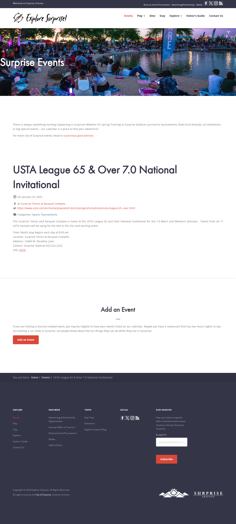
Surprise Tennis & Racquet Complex (43, 203)
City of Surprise (43, 494)
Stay (162, 15)
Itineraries (89, 423)
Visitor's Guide (195, 15)
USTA (22, 250)
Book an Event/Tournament (157, 4)
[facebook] (206, 3)
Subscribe (166, 459)
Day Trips (89, 417)
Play (140, 15)
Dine (152, 15)
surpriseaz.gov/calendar (78, 135)
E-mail (161, 434)
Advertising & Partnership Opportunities (62, 419)
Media (199, 4)
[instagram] (216, 3)
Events (128, 15)
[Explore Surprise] (40, 18)
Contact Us (216, 15)
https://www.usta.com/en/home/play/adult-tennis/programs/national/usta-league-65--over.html (76, 208)
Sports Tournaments (44, 214)
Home (34, 377)
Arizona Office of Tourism (62, 427)
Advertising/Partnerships (183, 4)
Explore (175, 15)
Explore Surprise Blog (95, 429)
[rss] (221, 3)
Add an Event (25, 339)
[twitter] (211, 3)
